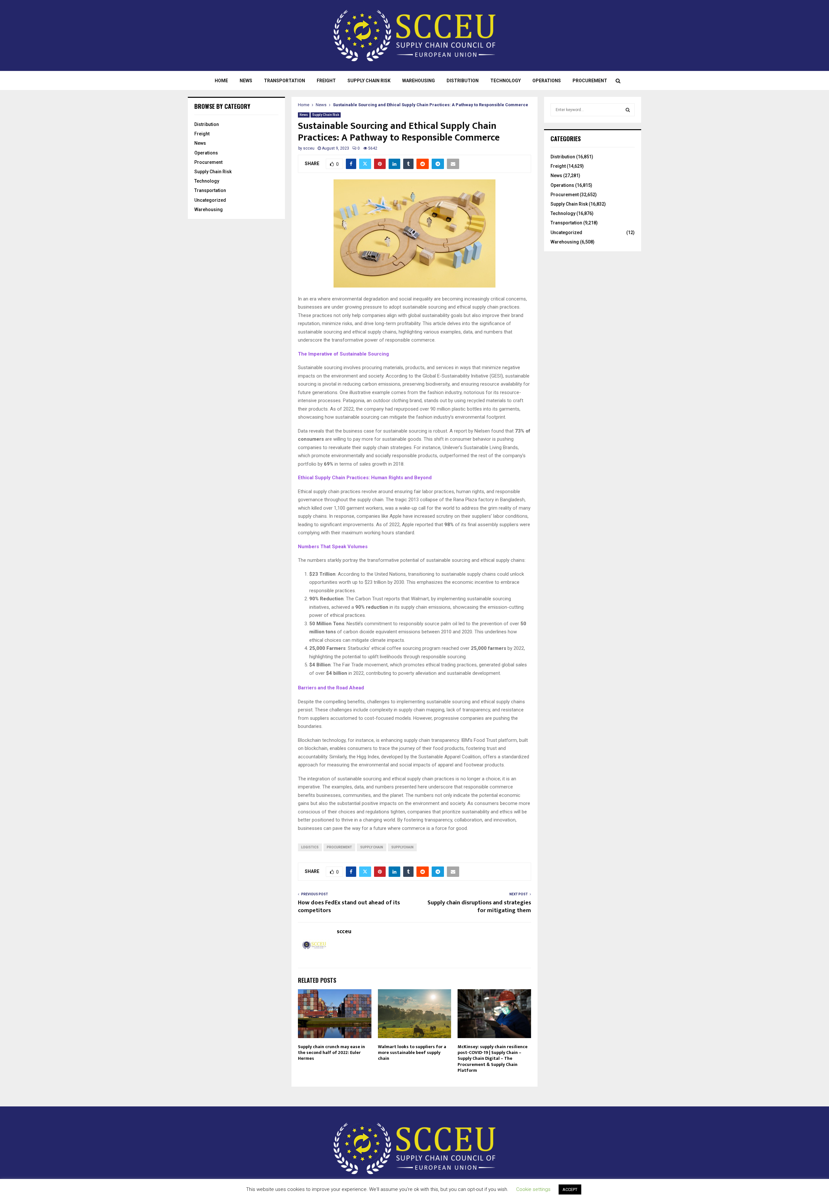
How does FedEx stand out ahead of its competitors (349, 906)
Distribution (463, 80)
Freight (326, 80)
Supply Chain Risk (369, 80)
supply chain (371, 847)
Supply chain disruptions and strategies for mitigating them (479, 906)
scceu (308, 148)
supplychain (402, 847)
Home (221, 80)
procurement (339, 847)
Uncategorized (210, 200)
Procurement (590, 80)
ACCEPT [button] (569, 1189)
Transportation (284, 80)
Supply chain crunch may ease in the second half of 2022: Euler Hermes (331, 1052)
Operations (546, 80)
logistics (310, 847)
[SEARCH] (628, 109)
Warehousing (418, 80)
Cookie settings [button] (533, 1189)
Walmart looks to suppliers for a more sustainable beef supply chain (412, 1052)
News (246, 80)
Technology (505, 80)
